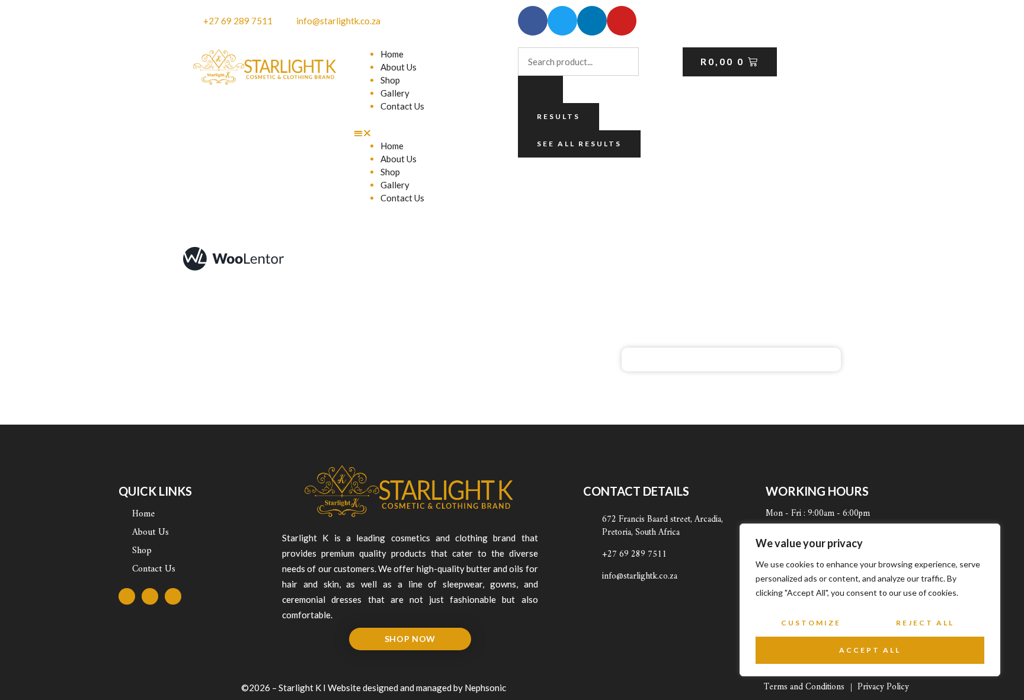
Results (558, 116)
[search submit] (540, 89)
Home (392, 54)
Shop (390, 80)
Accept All (870, 650)
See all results (579, 143)
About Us (398, 67)
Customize (811, 622)
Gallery (394, 93)
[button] (430, 132)
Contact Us (402, 106)
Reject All (925, 622)
